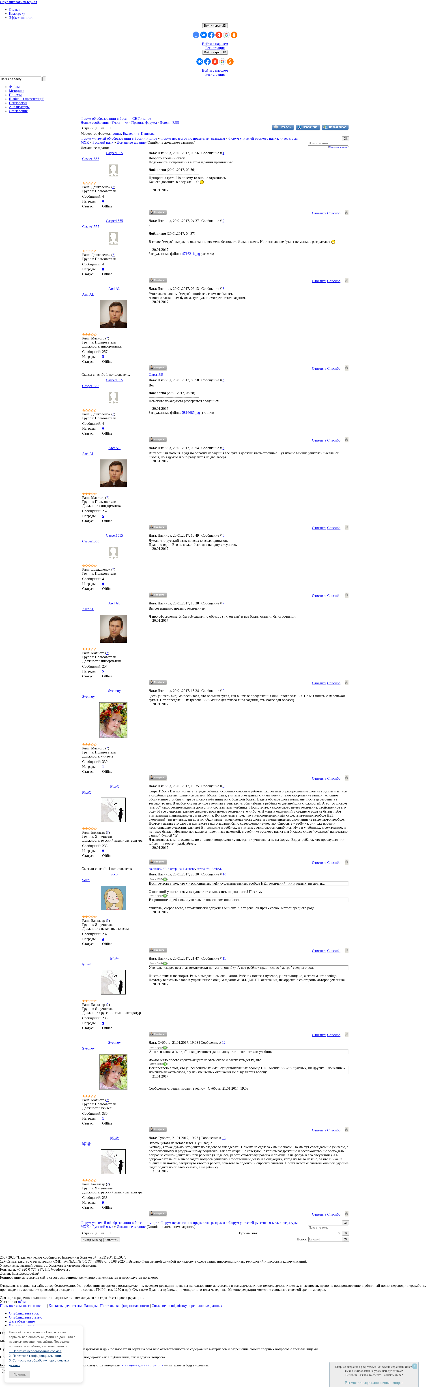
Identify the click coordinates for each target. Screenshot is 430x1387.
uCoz (22, 1302)
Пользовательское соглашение (23, 1306)
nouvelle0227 (157, 869)
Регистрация (215, 48)
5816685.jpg (191, 412)
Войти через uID (215, 25)
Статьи (14, 9)
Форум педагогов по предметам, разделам (193, 138)
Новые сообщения (95, 122)
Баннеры (91, 1306)
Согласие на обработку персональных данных (187, 1306)
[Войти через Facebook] (211, 35)
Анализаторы (19, 107)
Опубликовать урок (24, 1313)
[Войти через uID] (196, 35)
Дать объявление (22, 1321)
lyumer (116, 133)
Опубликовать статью (25, 1317)
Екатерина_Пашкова (139, 133)
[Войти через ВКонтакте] (203, 35)
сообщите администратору (142, 1365)
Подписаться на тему (338, 147)
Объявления (18, 111)
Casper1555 (114, 153)
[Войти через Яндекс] (218, 35)
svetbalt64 (203, 869)
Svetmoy (114, 691)
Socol (114, 874)
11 (224, 958)
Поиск (165, 122)
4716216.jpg (191, 254)
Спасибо (333, 213)
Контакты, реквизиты (65, 1306)
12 (224, 1042)
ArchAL (114, 288)
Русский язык (102, 142)
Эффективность (21, 17)
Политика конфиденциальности (124, 1306)
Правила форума (144, 122)
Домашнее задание (131, 142)
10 (224, 874)
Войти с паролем (215, 44)
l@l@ (114, 786)
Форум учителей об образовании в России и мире (119, 138)
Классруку (17, 13)
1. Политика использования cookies (35, 1351)
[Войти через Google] (226, 35)
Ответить (319, 213)
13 (224, 1138)
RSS (175, 122)
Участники (120, 122)
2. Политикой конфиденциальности (35, 1355)
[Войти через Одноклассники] (234, 35)
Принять (19, 1374)
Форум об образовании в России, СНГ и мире (116, 118)
